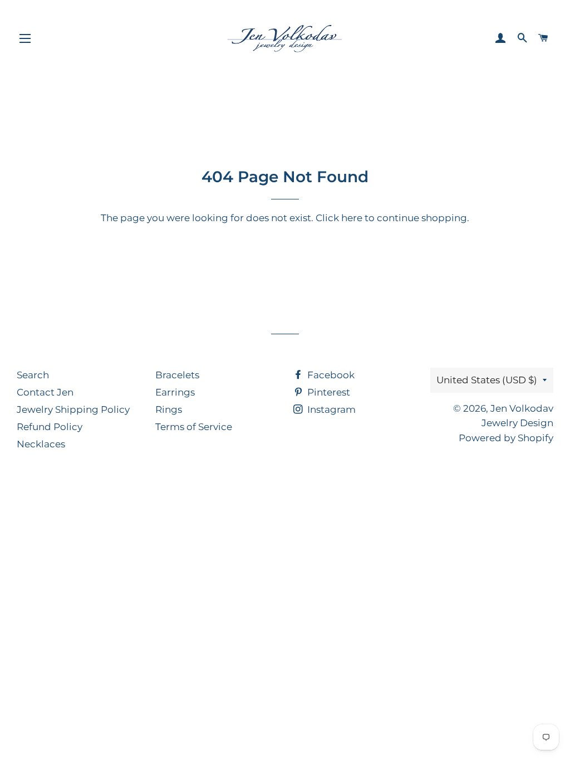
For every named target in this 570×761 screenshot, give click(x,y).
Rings (168, 409)
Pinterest (327, 392)
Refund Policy (49, 426)
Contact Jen (45, 392)
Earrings (175, 392)
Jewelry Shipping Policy (73, 409)
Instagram (330, 409)
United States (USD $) (486, 380)
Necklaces (41, 444)
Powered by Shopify (506, 437)
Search (33, 374)
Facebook (330, 374)
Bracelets (177, 374)
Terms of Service (193, 426)
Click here (339, 217)
